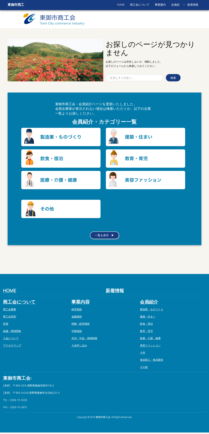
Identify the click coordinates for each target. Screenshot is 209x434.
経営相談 (76, 309)
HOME (9, 290)
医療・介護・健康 (150, 338)
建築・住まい (147, 316)
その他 (144, 367)
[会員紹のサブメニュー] (184, 4)
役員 (5, 323)
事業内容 (80, 302)
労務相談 (76, 331)
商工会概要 (9, 309)
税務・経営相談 (80, 323)
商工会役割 (9, 316)
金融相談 (76, 316)
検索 (173, 78)
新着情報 (115, 290)
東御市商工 (16, 4)
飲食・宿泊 (146, 323)
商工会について (19, 302)
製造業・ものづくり (151, 309)
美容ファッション (150, 345)
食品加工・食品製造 (151, 359)
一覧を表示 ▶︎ (104, 235)
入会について (11, 338)
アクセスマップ (12, 345)
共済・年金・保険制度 (84, 338)
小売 (142, 352)
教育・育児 (146, 331)
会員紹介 (149, 302)
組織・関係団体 (12, 331)
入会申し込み (79, 345)
